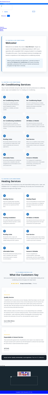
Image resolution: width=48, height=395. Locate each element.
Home (6, 11)
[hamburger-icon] (33, 11)
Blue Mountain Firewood (5, 1)
